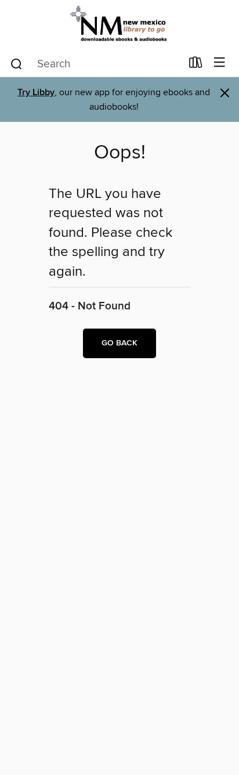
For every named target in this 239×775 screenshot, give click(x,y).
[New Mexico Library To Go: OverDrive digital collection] (119, 25)
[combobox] (95, 64)
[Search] (16, 63)
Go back (119, 343)
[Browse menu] (219, 63)
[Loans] (196, 65)
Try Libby (36, 92)
